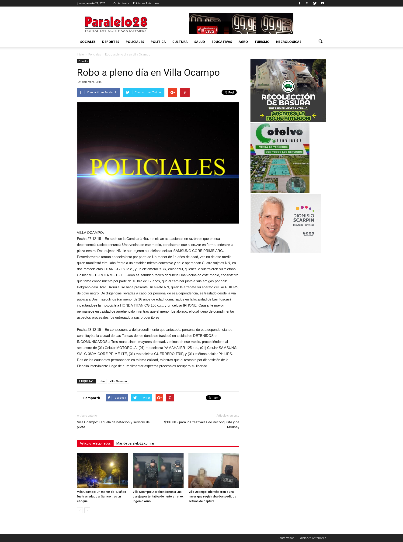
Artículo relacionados (95, 443)
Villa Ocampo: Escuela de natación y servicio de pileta (113, 424)
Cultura (180, 41)
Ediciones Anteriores (146, 3)
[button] (320, 41)
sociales (88, 41)
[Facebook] (299, 3)
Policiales (135, 41)
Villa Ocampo (118, 381)
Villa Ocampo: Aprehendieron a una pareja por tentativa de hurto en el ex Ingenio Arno (158, 496)
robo (102, 381)
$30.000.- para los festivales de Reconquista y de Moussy (201, 424)
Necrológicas (288, 41)
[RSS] (307, 3)
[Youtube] (322, 3)
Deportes (110, 41)
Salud (199, 41)
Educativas (222, 41)
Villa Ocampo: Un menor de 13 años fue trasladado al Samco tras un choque (101, 496)
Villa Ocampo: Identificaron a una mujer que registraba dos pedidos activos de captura (212, 496)
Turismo (262, 41)
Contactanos (121, 3)
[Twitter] (314, 3)
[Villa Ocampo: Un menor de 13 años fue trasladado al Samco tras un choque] (102, 470)
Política (158, 41)
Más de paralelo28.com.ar (135, 443)
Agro (243, 41)
